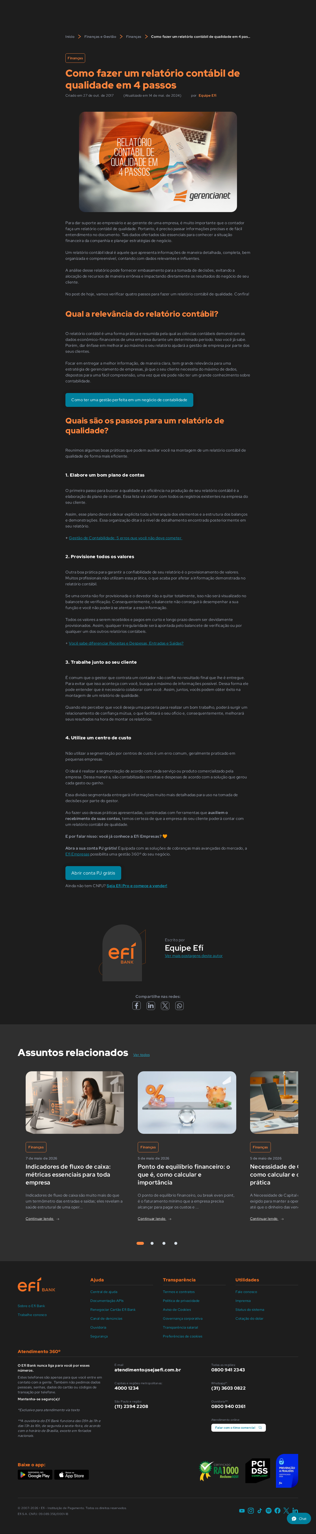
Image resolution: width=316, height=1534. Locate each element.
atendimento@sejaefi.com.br (148, 1370)
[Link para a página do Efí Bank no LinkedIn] (295, 1511)
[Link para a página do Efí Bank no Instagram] (251, 1511)
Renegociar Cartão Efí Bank (113, 1309)
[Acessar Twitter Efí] (165, 1007)
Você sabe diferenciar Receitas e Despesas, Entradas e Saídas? (126, 643)
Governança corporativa (182, 1318)
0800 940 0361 (228, 1406)
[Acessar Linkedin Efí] (151, 1007)
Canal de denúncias (106, 1318)
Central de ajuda (103, 1292)
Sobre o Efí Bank (31, 1306)
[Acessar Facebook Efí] (136, 1008)
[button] (299, 1518)
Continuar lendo (40, 1218)
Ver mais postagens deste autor (194, 955)
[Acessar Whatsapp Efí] (179, 1007)
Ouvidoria (98, 1327)
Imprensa (243, 1300)
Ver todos (144, 1054)
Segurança (99, 1336)
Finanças (133, 36)
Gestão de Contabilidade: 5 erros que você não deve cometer (125, 538)
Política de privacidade (181, 1300)
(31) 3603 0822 (228, 1388)
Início (70, 36)
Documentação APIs (107, 1300)
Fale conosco (246, 1292)
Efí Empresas (77, 854)
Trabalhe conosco (32, 1315)
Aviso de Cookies (177, 1309)
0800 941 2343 (228, 1370)
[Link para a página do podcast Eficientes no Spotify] (269, 1511)
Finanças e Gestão (100, 36)
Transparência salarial (180, 1327)
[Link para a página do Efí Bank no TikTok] (260, 1511)
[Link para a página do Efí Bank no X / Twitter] (286, 1511)
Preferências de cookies (182, 1336)
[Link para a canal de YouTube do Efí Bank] (242, 1511)
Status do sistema (250, 1309)
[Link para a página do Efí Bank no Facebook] (277, 1511)
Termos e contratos (179, 1292)
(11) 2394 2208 (131, 1406)
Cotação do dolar (249, 1318)
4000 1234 (127, 1388)
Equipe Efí (208, 95)
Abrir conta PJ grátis (93, 873)
